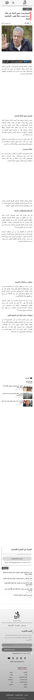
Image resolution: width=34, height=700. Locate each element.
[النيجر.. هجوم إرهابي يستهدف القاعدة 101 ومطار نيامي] (27, 388)
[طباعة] (8, 373)
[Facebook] (29, 56)
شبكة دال (26, 23)
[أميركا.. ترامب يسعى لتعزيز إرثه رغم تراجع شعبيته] (27, 403)
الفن (27, 9)
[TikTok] (17, 658)
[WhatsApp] (13, 56)
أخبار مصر (27, 378)
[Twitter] (13, 658)
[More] (8, 56)
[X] (24, 56)
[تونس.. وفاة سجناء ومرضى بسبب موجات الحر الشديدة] (27, 396)
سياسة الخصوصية (15, 562)
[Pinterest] (19, 56)
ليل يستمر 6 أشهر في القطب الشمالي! (22, 595)
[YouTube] (9, 658)
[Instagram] (21, 658)
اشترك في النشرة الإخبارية (17, 558)
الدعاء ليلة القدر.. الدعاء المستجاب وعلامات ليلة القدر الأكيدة (17, 578)
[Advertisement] (17, 94)
